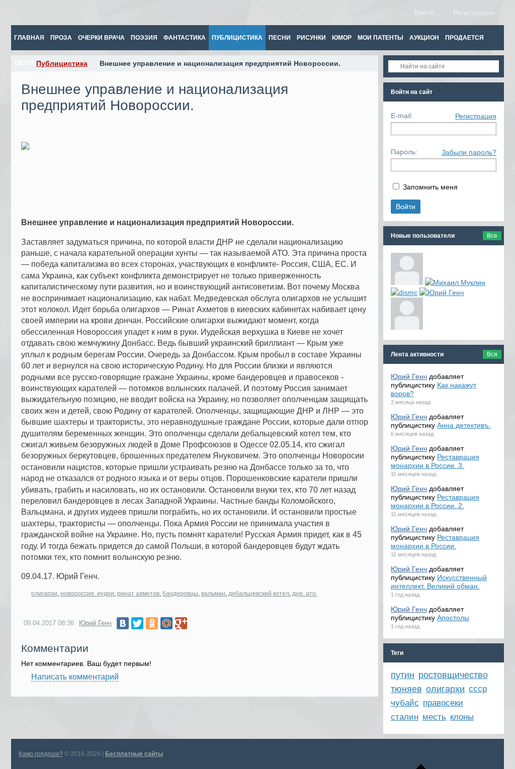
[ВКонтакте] (123, 623)
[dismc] (404, 292)
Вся (492, 354)
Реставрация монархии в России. (435, 541)
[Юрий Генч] (441, 292)
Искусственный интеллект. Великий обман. (439, 581)
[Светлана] (407, 314)
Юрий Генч (95, 623)
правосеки (443, 703)
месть (434, 717)
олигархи (44, 593)
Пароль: (404, 152)
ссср (478, 689)
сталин (404, 717)
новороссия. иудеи (87, 593)
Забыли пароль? (469, 152)
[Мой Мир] (166, 623)
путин (402, 675)
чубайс (405, 703)
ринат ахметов (138, 593)
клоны (462, 717)
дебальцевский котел (258, 593)
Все (492, 235)
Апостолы (453, 618)
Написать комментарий (75, 676)
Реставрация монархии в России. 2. (435, 501)
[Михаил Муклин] (455, 282)
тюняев (406, 689)
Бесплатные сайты (134, 753)
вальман (213, 593)
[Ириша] (407, 269)
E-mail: (402, 116)
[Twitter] (137, 623)
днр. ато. (304, 593)
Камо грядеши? (41, 753)
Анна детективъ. (464, 425)
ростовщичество (453, 675)
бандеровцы (180, 593)
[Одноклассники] (152, 623)
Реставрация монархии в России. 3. (435, 461)
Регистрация (475, 116)
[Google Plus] (181, 623)
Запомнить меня (430, 187)
